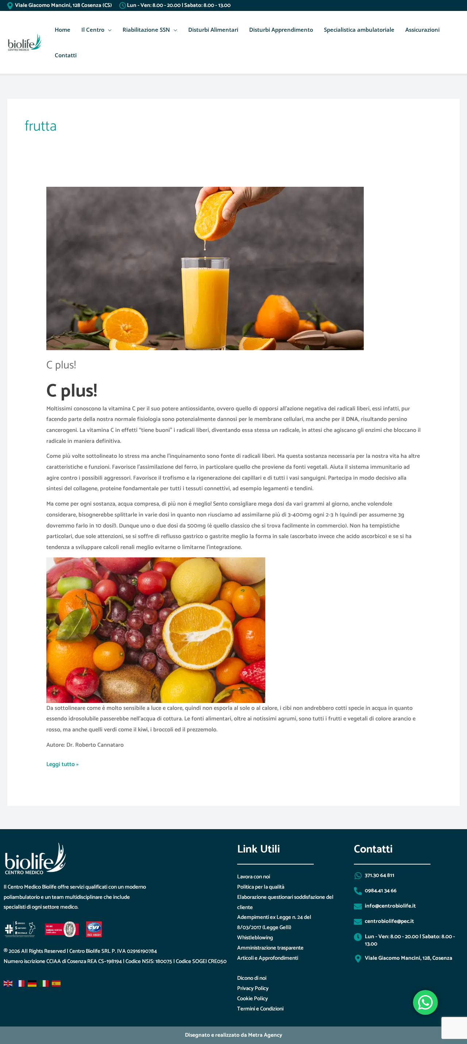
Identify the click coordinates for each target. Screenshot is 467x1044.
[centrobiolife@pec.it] (358, 922)
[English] (8, 983)
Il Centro (92, 29)
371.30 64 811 (379, 875)
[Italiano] (44, 983)
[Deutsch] (32, 983)
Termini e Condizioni (260, 1008)
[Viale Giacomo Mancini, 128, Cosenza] (358, 959)
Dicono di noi (251, 978)
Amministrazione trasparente (270, 947)
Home (62, 29)
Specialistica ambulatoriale (359, 29)
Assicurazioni (422, 29)
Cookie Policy (252, 998)
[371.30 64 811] (358, 876)
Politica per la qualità (260, 887)
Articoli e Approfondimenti (267, 958)
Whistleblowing (255, 937)
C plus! (61, 365)
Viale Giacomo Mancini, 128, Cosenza (408, 958)
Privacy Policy (253, 988)
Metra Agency (265, 1035)
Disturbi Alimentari (213, 29)
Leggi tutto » (62, 764)
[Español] (56, 983)
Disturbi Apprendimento (281, 29)
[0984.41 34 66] (358, 891)
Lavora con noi (253, 876)
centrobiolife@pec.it (389, 921)
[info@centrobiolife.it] (358, 906)
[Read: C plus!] (205, 268)
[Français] (20, 983)
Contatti (66, 55)
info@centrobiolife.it (390, 905)
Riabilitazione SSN (146, 29)
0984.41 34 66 (381, 890)
